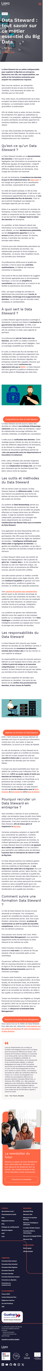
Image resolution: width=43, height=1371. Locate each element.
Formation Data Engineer (9, 1267)
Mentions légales (7, 1230)
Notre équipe (27, 1248)
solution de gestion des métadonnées (21, 592)
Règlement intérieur (8, 1221)
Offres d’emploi (28, 1251)
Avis (3, 1217)
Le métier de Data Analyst (31, 1228)
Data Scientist (17, 792)
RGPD (23, 367)
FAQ (3, 1224)
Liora (10, 48)
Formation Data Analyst (9, 1261)
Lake (36, 180)
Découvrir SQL (27, 1239)
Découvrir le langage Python (32, 1236)
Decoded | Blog (28, 1211)
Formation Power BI (8, 1270)
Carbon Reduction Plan (9, 1297)
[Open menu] (39, 4)
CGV (3, 1236)
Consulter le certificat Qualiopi (10, 1339)
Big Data (16, 826)
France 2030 (6, 1294)
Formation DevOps (7, 1273)
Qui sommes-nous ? (8, 1211)
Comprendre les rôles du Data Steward (22, 419)
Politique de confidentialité (10, 1227)
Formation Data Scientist (10, 1264)
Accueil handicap (7, 1303)
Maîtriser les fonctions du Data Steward (21, 733)
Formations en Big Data (9, 1280)
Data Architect (33, 792)
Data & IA (4, 13)
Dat (31, 180)
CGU (3, 1233)
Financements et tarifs (9, 1214)
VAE (3, 1306)
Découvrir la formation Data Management (21, 1019)
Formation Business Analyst (11, 1277)
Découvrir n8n (27, 1214)
